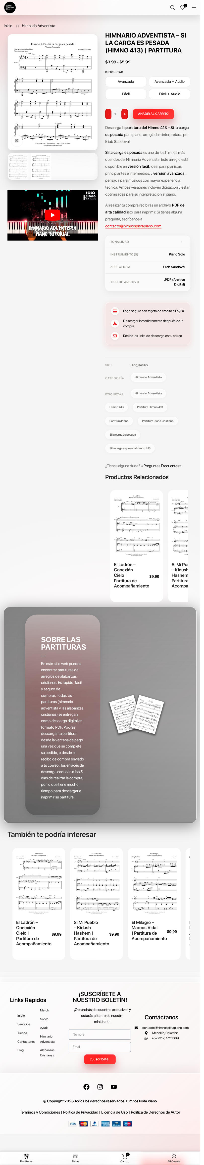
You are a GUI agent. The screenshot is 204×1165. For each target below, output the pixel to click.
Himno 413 (116, 407)
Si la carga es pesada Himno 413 (130, 448)
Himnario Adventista (38, 25)
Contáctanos (161, 1017)
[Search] (173, 7)
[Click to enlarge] (17, 140)
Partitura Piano (119, 421)
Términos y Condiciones (40, 1112)
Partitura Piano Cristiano (158, 421)
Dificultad (114, 72)
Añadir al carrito (153, 114)
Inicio (8, 25)
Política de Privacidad (80, 1112)
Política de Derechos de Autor (155, 1112)
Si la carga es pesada (122, 434)
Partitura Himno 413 (150, 407)
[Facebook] (86, 1087)
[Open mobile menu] (194, 7)
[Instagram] (100, 1087)
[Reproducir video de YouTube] (52, 215)
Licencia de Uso (114, 1112)
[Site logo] (10, 7)
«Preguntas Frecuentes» (161, 465)
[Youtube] (113, 1087)
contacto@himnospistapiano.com (133, 226)
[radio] (126, 82)
